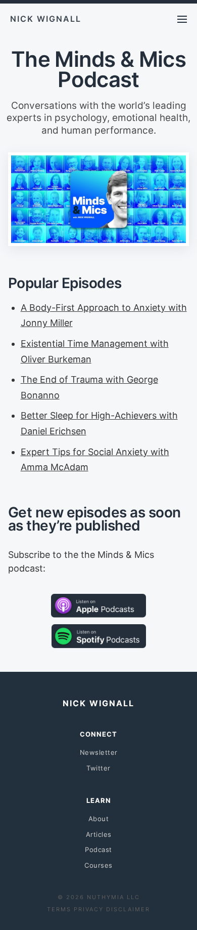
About (98, 819)
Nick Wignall (45, 19)
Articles (99, 834)
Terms (59, 909)
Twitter (98, 768)
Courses (98, 865)
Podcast (98, 849)
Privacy (89, 909)
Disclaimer (128, 909)
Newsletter (99, 752)
